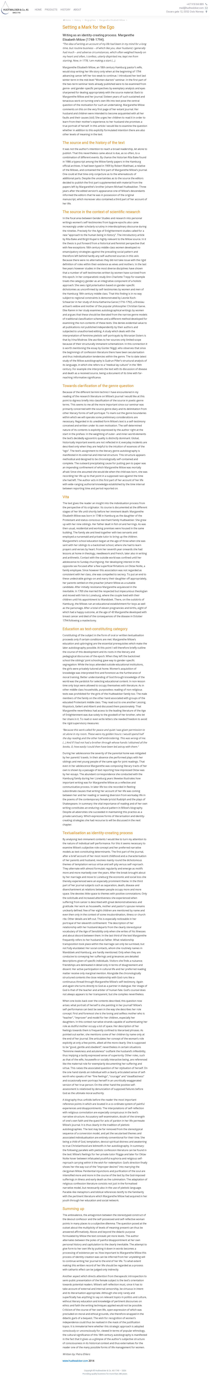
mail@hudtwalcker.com (191, 7)
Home (38, 9)
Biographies (90, 20)
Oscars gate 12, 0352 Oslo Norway (185, 11)
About (77, 9)
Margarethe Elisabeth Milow (112, 20)
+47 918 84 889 (195, 4)
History (65, 9)
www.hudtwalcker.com (75, 1360)
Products (51, 9)
